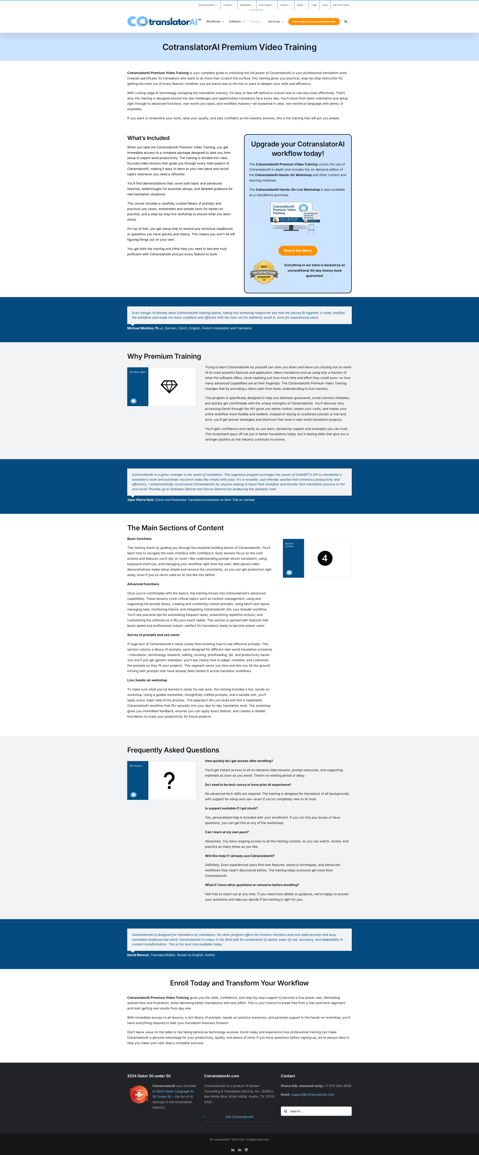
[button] (345, 21)
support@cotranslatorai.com (313, 1094)
